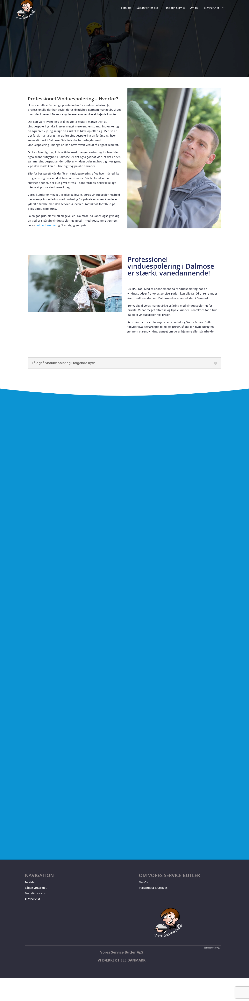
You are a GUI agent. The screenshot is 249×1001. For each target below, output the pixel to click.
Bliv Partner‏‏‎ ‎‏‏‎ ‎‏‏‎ (212, 8)
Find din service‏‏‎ (175, 8)
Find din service (35, 893)
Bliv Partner (32, 898)
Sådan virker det (35, 888)
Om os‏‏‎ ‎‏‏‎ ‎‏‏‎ (195, 8)
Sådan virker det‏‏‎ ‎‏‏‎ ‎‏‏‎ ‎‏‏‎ (148, 8)
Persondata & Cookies (153, 888)
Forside (29, 882)
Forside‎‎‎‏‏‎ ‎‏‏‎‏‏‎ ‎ (126, 8)
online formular (46, 225)
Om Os (143, 882)
